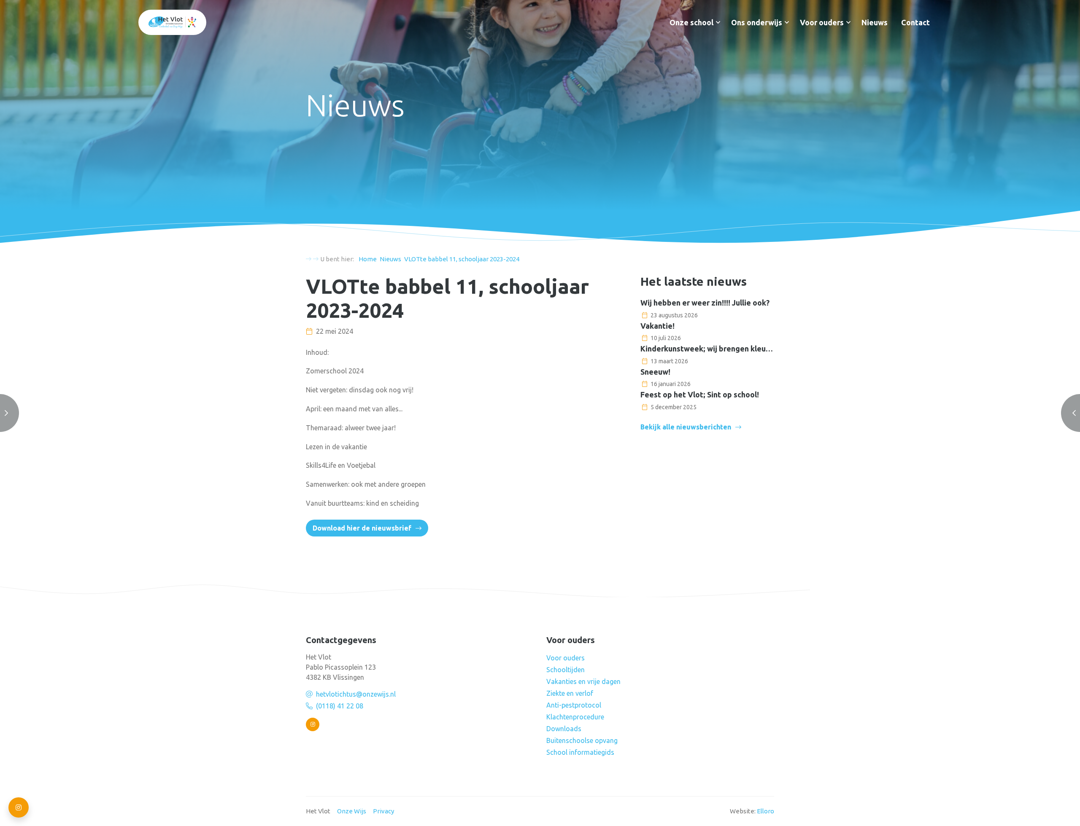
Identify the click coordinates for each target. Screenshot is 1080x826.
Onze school (691, 22)
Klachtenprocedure (575, 717)
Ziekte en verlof (569, 693)
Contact (915, 22)
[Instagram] (312, 724)
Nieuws (874, 22)
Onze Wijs (351, 811)
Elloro (765, 811)
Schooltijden (565, 669)
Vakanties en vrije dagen (583, 681)
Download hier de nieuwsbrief (362, 528)
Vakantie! (657, 326)
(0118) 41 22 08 (339, 706)
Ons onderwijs (756, 22)
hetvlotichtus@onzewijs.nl (356, 694)
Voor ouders (822, 22)
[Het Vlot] (172, 22)
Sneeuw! (655, 371)
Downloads (563, 728)
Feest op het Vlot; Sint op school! (699, 394)
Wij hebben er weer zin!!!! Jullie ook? (705, 302)
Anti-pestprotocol (573, 705)
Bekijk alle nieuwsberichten (685, 427)
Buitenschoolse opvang (582, 740)
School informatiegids (580, 752)
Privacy (383, 811)
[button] (718, 22)
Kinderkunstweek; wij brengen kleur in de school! (707, 348)
